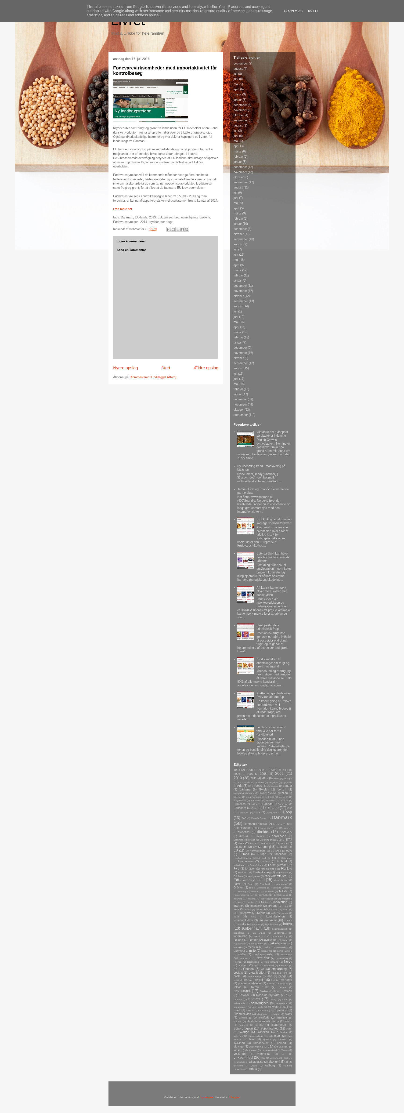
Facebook (280, 854)
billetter (237, 797)
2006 (237, 773)
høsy (240, 902)
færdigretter (254, 876)
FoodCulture (256, 865)
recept (270, 983)
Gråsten (239, 887)
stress (259, 1024)
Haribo (262, 887)
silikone (250, 1010)
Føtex (237, 883)
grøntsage (281, 884)
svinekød (263, 1031)
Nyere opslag (125, 368)
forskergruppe (268, 868)
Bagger (287, 785)
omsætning (279, 969)
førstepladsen (281, 880)
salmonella (239, 1003)
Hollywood (282, 895)
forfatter (250, 868)
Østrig (254, 1065)
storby (275, 1021)
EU (236, 850)
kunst (287, 924)
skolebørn (262, 1014)
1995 (237, 769)
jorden (284, 909)
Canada (267, 803)
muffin (242, 954)
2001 (261, 770)
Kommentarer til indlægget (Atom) (153, 377)
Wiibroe (288, 1058)
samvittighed (259, 1003)
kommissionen (275, 916)
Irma (236, 909)
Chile (254, 808)
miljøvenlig (266, 951)
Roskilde (244, 995)
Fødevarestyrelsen (249, 880)
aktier (276, 778)
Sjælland (281, 1010)
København (252, 928)
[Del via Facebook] (182, 229)
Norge (288, 961)
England (282, 846)
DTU (289, 839)
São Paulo (257, 1007)
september (241, 63)
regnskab (283, 983)
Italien (259, 909)
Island (248, 909)
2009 (279, 774)
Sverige (244, 1032)
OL (263, 968)
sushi (289, 1028)
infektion (263, 902)
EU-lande (276, 850)
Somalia (243, 1017)
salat (285, 999)
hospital (252, 898)
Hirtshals (269, 891)
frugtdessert (282, 872)
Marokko (238, 947)
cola (257, 812)
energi (267, 846)
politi (262, 980)
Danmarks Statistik (255, 823)
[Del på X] (177, 229)
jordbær (273, 909)
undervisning (256, 1046)
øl (286, 1061)
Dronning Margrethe (244, 839)
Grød (250, 884)
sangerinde (281, 1003)
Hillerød (255, 891)
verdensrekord (269, 1050)
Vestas (285, 1050)
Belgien (264, 789)
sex (285, 1006)
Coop (287, 812)
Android (259, 782)
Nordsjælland (271, 962)
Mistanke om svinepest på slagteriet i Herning (272, 433)
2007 (250, 773)
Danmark (282, 817)
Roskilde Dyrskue (267, 995)
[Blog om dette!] (173, 229)
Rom (276, 991)
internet (239, 905)
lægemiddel (240, 943)
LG (267, 936)
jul (235, 913)
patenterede (254, 976)
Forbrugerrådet (277, 864)
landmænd (240, 936)
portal (288, 979)
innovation (280, 902)
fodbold (282, 861)
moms (280, 951)
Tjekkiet (267, 1039)
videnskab (264, 1053)
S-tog (273, 999)
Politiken (275, 980)
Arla (239, 785)
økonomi (274, 1061)
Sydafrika (282, 1032)
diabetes (287, 828)
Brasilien (270, 800)
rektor (237, 987)
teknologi (275, 1035)
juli (235, 74)
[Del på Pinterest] (186, 229)
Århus (253, 1069)
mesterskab (282, 947)
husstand (287, 898)
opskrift (238, 972)
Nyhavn (243, 965)
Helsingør (276, 887)
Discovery (285, 832)
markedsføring (277, 943)
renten (282, 987)
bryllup (254, 804)
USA (270, 1046)
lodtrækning (281, 936)
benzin (282, 789)
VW (263, 1058)
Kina (253, 916)
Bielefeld (272, 793)
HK (255, 895)
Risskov (264, 991)
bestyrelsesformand (244, 793)
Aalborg (270, 1065)
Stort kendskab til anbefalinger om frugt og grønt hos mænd (272, 662)
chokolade (270, 808)
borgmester (240, 800)
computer (272, 812)
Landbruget (280, 933)
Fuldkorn (238, 876)
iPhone (273, 905)
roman (288, 991)
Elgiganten (240, 846)
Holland (267, 894)
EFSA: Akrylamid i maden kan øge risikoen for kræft (274, 521)
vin (283, 1054)
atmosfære (272, 786)
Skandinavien (242, 1013)
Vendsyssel (251, 1050)
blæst (271, 797)
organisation (257, 972)
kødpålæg (239, 933)
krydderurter (271, 924)
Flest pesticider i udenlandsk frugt (267, 627)
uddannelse (261, 1042)
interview (256, 905)
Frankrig (286, 868)
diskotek (243, 836)
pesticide (238, 980)
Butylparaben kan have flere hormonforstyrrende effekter (272, 557)
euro (289, 850)
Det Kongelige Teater (266, 828)
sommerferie (262, 1017)
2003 (285, 770)
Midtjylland (239, 951)
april (236, 89)
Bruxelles (239, 803)
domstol (260, 836)
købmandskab (279, 929)
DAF (244, 818)
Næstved (269, 965)
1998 (249, 769)
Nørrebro (283, 965)
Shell (237, 1010)
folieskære (239, 865)
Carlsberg (240, 807)
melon (267, 947)
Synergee (206, 1097)
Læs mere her (122, 209)
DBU (289, 824)
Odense (248, 969)
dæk (241, 843)
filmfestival (286, 858)
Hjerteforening (241, 895)
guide (252, 887)
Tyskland (239, 1042)
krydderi (256, 924)
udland (281, 1042)
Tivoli (252, 1039)
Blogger (234, 1097)
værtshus (275, 1058)
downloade (279, 835)
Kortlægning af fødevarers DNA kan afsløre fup (274, 695)
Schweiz (272, 1006)
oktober (239, 115)
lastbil (257, 936)
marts (237, 94)
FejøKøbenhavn (242, 858)
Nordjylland (253, 962)
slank (288, 1013)
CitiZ (289, 808)
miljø (252, 950)
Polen (251, 980)
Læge (285, 940)
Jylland (261, 912)
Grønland (265, 884)
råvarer (254, 999)
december (240, 105)
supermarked (269, 1028)
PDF (269, 976)
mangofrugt (257, 943)
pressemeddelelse (250, 983)
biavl (261, 793)
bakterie (245, 789)
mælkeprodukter (263, 954)
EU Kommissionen (255, 850)
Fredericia (243, 872)
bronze (284, 800)
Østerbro (238, 1065)
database (278, 824)
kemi (237, 916)
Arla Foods (255, 785)
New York (263, 958)
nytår (256, 965)
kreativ (242, 924)
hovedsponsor (269, 898)
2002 (273, 769)
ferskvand (260, 858)
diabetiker (244, 832)
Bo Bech (283, 797)
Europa (244, 854)
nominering (282, 958)
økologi (241, 1062)
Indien (251, 902)
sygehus (238, 1036)
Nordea (238, 962)
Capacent (283, 804)
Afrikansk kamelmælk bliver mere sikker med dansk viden (271, 591)
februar (238, 156)
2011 (253, 778)
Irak (286, 906)
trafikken (282, 1039)
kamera (285, 913)
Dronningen (266, 839)
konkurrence (268, 920)
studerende (278, 1024)
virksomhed (243, 1057)
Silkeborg (265, 1010)
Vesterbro (240, 1053)
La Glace (259, 933)
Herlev (288, 887)
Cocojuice (243, 812)
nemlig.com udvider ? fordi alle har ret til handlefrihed (270, 730)
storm (288, 1021)
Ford (236, 868)
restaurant (242, 991)
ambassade (244, 782)
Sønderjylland (256, 1036)
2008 (263, 774)
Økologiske (256, 1061)
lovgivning (270, 939)
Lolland (238, 939)
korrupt (288, 920)
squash (238, 1021)
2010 (238, 778)
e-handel (266, 843)
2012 (265, 778)
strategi (244, 1025)
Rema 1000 (260, 987)
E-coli (253, 843)
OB (235, 969)
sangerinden (240, 1007)
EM (255, 846)
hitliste (283, 891)
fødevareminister (276, 876)
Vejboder (283, 1046)
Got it (313, 11)
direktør (263, 832)
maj (236, 84)
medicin (253, 947)
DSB (279, 839)
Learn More (293, 11)
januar (238, 100)
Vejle (237, 1049)
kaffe (273, 913)
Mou (289, 951)
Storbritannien (256, 1021)
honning (238, 898)
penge (282, 976)
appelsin (287, 782)
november (240, 110)
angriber (273, 782)
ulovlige (239, 1046)
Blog (248, 797)
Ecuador (281, 843)
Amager (288, 778)
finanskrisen (246, 861)
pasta (237, 976)
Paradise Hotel (279, 973)
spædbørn (282, 1017)
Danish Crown (259, 818)
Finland (265, 861)
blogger (260, 797)
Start (165, 368)
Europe (261, 854)
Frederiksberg (262, 872)
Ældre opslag (206, 368)
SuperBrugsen (243, 1028)
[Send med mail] (168, 229)
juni (236, 79)
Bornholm (256, 800)
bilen (284, 792)
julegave (245, 912)
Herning (242, 891)
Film (273, 857)
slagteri (276, 1014)
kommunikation (243, 920)
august (238, 68)
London (253, 939)
